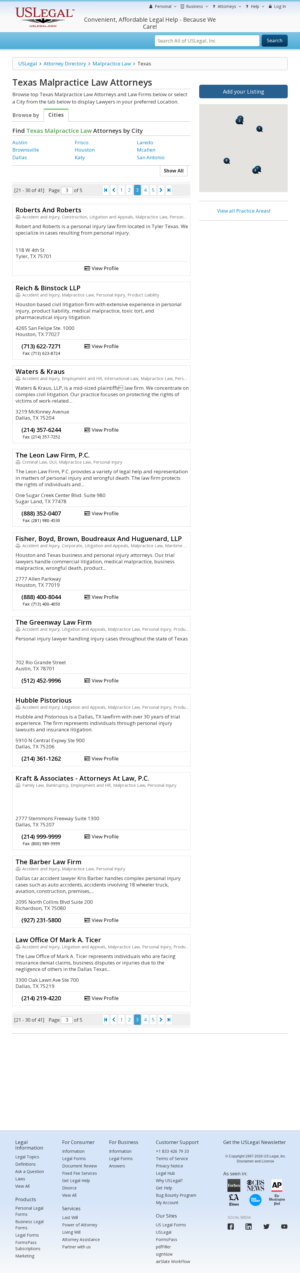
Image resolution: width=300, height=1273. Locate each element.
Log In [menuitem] (279, 6)
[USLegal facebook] (231, 1226)
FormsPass (166, 1239)
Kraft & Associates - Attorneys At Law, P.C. (82, 778)
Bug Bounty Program (176, 1195)
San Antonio (151, 157)
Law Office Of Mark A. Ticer (58, 939)
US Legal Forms (171, 1225)
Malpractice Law (112, 63)
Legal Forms (27, 1235)
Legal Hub (165, 1173)
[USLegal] (44, 8)
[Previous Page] (113, 190)
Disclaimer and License (255, 1161)
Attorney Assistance (81, 1239)
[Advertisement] (243, 263)
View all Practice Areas (243, 210)
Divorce (69, 1188)
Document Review (79, 1166)
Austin (19, 142)
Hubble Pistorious (44, 700)
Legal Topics (27, 1157)
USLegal (27, 63)
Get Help (164, 1188)
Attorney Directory (65, 63)
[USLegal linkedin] (249, 1226)
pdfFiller (163, 1247)
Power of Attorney (79, 1225)
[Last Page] (169, 190)
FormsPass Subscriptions (27, 1245)
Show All (174, 170)
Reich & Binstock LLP (48, 287)
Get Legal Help (76, 1180)
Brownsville (25, 149)
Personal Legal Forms (29, 1211)
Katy (80, 157)
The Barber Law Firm (48, 861)
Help (254, 6)
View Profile (105, 268)
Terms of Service (172, 1158)
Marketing (24, 1256)
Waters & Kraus (40, 371)
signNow (164, 1254)
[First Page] (105, 190)
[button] (259, 129)
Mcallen (146, 149)
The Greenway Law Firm (54, 622)
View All (22, 1186)
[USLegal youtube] (284, 1226)
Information (73, 1151)
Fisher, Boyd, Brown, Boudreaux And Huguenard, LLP (99, 538)
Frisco (81, 142)
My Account (167, 1202)
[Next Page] (161, 190)
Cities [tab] (56, 114)
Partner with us (76, 1247)
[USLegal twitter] (266, 1226)
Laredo (145, 142)
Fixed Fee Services (79, 1173)
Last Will (70, 1217)
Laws (20, 1179)
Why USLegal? (169, 1180)
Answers (117, 1166)
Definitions (25, 1164)
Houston (85, 149)
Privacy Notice (169, 1166)
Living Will (71, 1232)
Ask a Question (29, 1171)
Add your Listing (243, 91)
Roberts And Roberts (48, 209)
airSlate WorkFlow (173, 1261)
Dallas (19, 157)
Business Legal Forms (29, 1224)
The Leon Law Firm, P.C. (53, 454)
